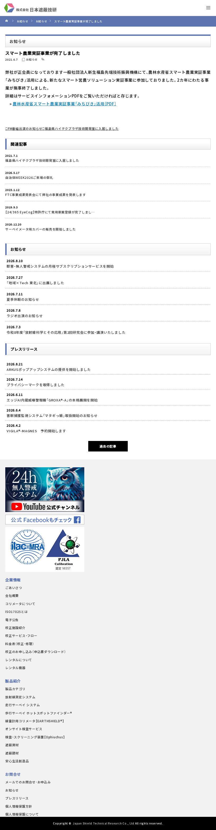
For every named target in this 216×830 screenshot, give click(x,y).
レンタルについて (18, 659)
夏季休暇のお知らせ (23, 299)
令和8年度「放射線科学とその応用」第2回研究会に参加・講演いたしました (66, 332)
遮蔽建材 (12, 753)
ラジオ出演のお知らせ (25, 315)
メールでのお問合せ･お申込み (28, 782)
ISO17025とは (16, 611)
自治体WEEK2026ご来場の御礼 (29, 177)
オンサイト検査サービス (23, 728)
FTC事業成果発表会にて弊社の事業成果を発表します (45, 194)
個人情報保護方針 (18, 806)
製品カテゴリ (15, 688)
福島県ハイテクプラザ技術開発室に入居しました (82, 128)
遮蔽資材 (12, 745)
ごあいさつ (13, 587)
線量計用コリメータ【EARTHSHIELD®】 (34, 721)
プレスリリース (16, 798)
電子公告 (12, 619)
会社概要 (12, 595)
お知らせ (31, 59)
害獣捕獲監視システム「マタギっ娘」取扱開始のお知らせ (52, 415)
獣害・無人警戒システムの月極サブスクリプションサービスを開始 (60, 266)
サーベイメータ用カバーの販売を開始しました (40, 229)
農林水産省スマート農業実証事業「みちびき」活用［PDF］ (64, 103)
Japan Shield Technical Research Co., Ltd (103, 823)
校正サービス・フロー (21, 635)
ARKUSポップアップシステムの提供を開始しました (49, 369)
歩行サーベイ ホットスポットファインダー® (38, 713)
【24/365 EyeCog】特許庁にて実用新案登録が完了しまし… (50, 212)
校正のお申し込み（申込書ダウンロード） (35, 651)
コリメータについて (20, 603)
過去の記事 (108, 446)
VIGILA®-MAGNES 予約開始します (36, 430)
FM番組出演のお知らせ (25, 128)
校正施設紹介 (15, 627)
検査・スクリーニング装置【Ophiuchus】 (35, 737)
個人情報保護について (22, 814)
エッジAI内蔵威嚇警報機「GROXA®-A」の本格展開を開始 (52, 399)
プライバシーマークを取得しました (36, 384)
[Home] (7, 21)
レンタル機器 (15, 667)
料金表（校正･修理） (19, 643)
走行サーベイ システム (22, 705)
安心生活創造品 (17, 761)
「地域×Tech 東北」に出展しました (35, 282)
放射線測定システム (20, 697)
